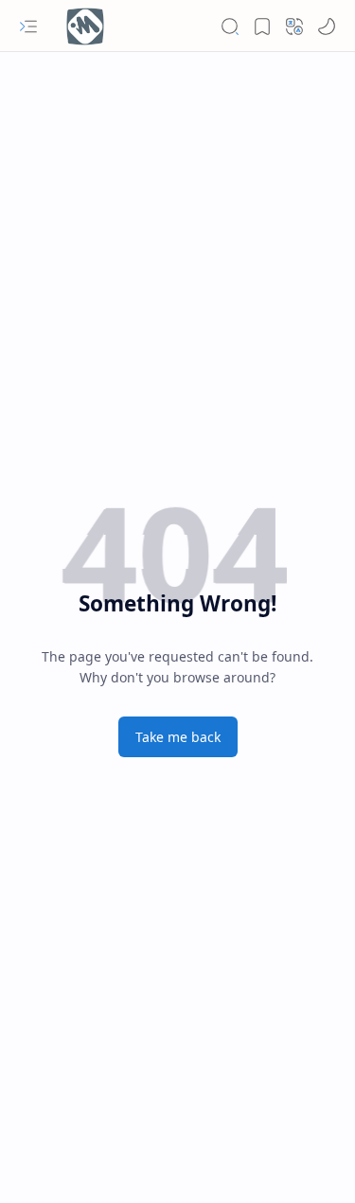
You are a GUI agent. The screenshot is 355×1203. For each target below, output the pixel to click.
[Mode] (326, 26)
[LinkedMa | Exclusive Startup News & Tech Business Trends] (85, 26)
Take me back (178, 737)
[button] (28, 26)
